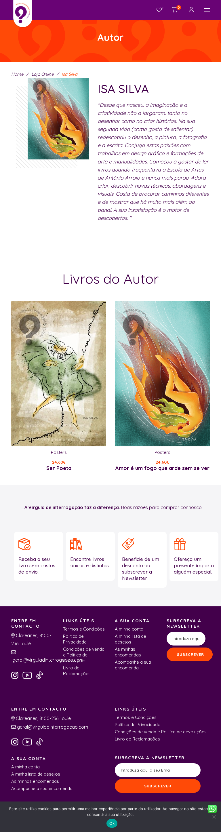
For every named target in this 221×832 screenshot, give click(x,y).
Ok (112, 823)
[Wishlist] (159, 10)
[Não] (214, 817)
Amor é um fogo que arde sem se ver (162, 468)
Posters (59, 452)
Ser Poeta (58, 468)
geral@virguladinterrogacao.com (47, 660)
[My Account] (192, 10)
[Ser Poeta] (58, 373)
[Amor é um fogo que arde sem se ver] (162, 373)
